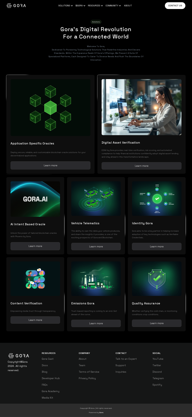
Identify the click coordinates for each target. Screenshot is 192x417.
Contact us (175, 5)
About (82, 358)
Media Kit (47, 397)
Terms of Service (89, 371)
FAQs (45, 384)
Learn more (50, 165)
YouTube (158, 358)
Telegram (158, 378)
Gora (101, 412)
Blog (44, 371)
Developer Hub (51, 378)
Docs (45, 365)
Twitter (157, 365)
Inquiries (121, 371)
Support (121, 365)
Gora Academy (50, 391)
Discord (157, 371)
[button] (65, 6)
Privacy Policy (87, 378)
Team (82, 365)
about (128, 5)
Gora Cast (48, 358)
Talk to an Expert (126, 358)
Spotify (157, 384)
